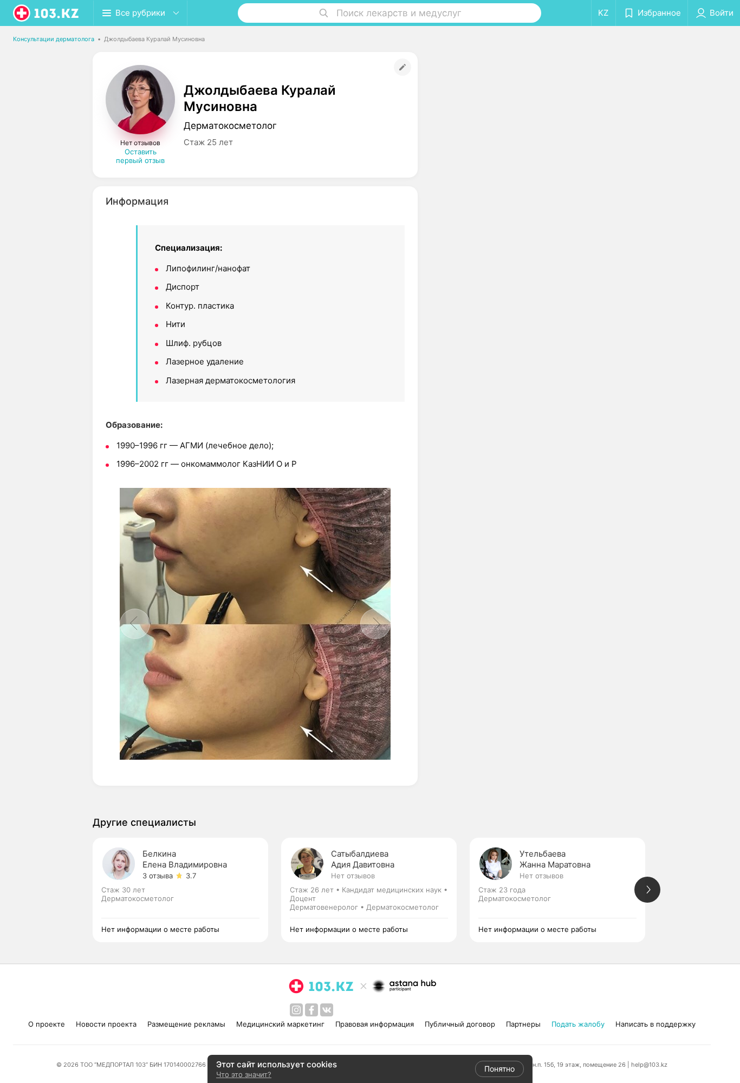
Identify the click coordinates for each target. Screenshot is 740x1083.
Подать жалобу (578, 1024)
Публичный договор (460, 1024)
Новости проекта (106, 1024)
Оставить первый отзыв (140, 156)
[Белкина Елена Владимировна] (187, 890)
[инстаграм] (296, 1009)
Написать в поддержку (655, 1024)
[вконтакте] (326, 1009)
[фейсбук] (311, 1009)
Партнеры (523, 1024)
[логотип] (46, 13)
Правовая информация (374, 1024)
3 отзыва (157, 875)
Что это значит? (243, 1074)
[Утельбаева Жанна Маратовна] (564, 890)
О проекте (46, 1024)
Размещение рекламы (186, 1024)
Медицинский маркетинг (280, 1024)
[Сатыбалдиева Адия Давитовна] (375, 890)
